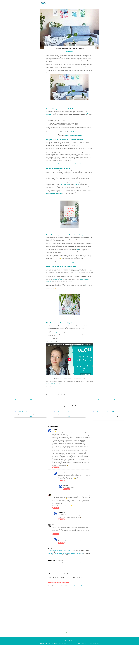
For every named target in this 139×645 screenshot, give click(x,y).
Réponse (56, 467)
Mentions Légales (84, 643)
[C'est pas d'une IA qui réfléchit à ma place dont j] (9, 595)
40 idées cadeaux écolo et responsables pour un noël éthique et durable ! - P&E (66, 553)
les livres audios (76, 184)
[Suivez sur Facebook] (74, 640)
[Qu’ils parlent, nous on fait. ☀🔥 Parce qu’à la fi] (124, 598)
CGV (79, 643)
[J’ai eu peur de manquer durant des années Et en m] (105, 608)
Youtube (53, 383)
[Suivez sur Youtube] (69, 640)
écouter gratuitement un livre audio (54, 193)
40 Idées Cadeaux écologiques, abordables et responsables (30, 414)
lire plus (30, 416)
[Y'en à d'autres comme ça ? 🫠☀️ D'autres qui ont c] (86, 593)
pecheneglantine (61, 472)
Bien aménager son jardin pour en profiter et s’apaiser (69, 414)
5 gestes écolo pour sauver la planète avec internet (73, 163)
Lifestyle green (69, 51)
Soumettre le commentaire (58, 582)
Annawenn (54, 429)
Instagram (48, 383)
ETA (52, 338)
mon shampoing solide (58, 279)
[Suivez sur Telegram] (67, 640)
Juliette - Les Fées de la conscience (59, 494)
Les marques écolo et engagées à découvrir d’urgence (73, 262)
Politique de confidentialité (93, 643)
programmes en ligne (65, 184)
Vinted (70, 152)
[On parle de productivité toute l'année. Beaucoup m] (47, 610)
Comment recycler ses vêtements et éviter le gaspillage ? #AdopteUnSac (108, 416)
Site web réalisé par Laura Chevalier (59, 643)
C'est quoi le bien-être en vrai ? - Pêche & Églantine (60, 550)
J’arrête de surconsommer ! (75, 131)
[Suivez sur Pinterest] (72, 640)
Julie (53, 524)
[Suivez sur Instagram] (65, 640)
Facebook (58, 383)
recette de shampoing (85, 329)
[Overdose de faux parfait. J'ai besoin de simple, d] (28, 597)
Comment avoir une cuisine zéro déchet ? (73, 135)
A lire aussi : (60, 163)
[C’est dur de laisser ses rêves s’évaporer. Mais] (66, 608)
